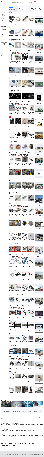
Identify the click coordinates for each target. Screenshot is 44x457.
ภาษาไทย (34, 452)
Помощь (36, 3)
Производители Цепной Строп (4, 448)
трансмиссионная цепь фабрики (23, 2)
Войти (42, 1)
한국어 (26, 452)
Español (15, 452)
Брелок (33, 443)
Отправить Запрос (39, 14)
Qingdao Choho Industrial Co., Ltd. (15, 243)
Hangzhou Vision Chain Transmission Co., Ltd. (16, 205)
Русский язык (24, 452)
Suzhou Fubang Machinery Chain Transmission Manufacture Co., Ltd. (19, 154)
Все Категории (2, 3)
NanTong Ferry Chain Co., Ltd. (14, 192)
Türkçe (35, 452)
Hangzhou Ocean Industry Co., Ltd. (15, 103)
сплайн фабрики (13, 2)
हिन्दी (32, 452)
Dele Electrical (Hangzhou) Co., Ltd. (15, 307)
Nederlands (30, 452)
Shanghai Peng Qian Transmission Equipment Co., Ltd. (17, 39)
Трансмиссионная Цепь (15, 443)
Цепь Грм (30, 443)
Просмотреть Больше (3, 440)
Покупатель (32, 3)
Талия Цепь (2, 443)
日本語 (11, 452)
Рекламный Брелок (26, 443)
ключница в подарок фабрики (28, 2)
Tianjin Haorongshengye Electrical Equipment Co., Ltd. (17, 294)
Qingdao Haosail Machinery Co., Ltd (15, 345)
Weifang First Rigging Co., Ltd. (14, 256)
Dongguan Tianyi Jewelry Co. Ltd (15, 90)
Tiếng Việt (38, 452)
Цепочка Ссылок (10, 443)
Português (20, 452)
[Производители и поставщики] (4, 1)
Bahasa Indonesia (40, 452)
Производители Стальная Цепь (11, 448)
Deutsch (17, 452)
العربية (28, 452)
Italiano (22, 452)
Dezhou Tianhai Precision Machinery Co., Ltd (16, 358)
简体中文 (8, 452)
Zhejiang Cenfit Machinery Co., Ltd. (15, 141)
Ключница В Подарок (21, 443)
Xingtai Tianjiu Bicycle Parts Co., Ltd (15, 52)
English (6, 452)
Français (14, 452)
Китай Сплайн (6, 443)
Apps (38, 3)
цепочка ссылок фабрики (17, 2)
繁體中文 (10, 452)
